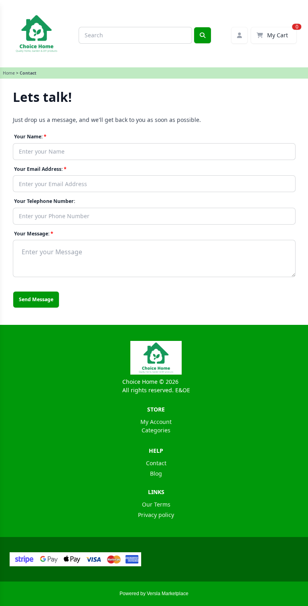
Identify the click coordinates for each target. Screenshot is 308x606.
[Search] (202, 35)
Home (9, 73)
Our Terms (156, 504)
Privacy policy (156, 515)
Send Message (36, 299)
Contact (156, 463)
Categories (156, 430)
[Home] (155, 358)
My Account (156, 422)
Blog (156, 473)
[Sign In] (239, 35)
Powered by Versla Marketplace (154, 593)
